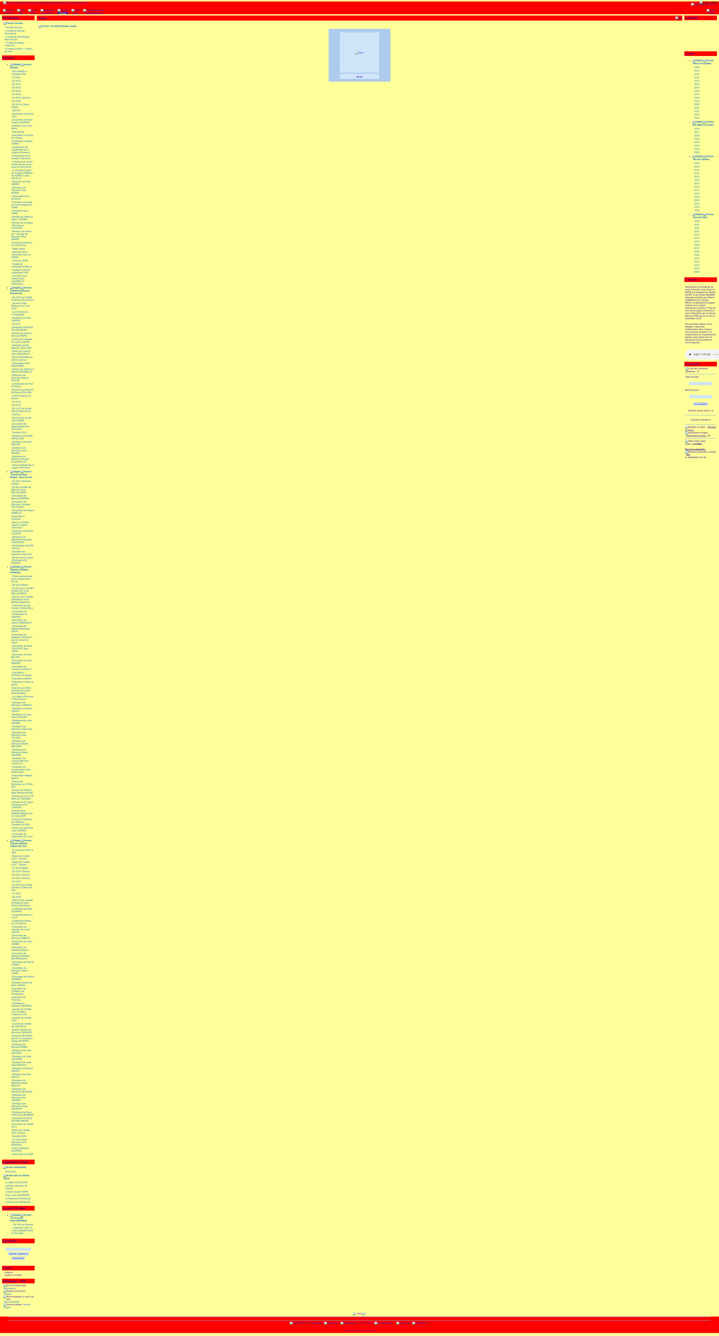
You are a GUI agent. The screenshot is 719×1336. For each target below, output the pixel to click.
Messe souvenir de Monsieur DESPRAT (21, 1031)
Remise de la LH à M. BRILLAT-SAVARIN (22, 797)
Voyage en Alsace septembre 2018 (20, 271)
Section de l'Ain (14, 27)
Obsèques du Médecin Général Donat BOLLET (20, 459)
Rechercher (18, 1258)
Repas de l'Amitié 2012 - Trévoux (20, 863)
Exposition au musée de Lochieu (22, 136)
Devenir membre (700, 419)
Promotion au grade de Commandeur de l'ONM (21, 205)
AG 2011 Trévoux (21, 875)
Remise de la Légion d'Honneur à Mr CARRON (22, 805)
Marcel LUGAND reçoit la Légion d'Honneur (20, 525)
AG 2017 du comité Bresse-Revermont (21, 410)
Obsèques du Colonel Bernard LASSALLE (19, 761)
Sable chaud (18, 248)
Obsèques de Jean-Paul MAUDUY (21, 1063)
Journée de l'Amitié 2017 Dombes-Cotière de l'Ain (21, 1012)
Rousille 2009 (19, 1136)
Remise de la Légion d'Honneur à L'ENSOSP (22, 225)
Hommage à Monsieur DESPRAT (21, 1004)
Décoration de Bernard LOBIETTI (20, 936)
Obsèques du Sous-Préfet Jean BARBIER (22, 1113)
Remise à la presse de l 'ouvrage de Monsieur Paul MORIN (21, 235)
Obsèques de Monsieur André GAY (22, 727)
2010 (697, 70)
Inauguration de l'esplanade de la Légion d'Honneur (20, 150)
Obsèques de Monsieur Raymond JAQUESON (21, 540)
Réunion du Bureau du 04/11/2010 (21, 244)
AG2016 (16, 414)
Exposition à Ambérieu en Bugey (21, 674)
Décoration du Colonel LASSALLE (21, 668)
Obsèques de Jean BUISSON (21, 1051)
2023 (697, 114)
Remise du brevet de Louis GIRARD (22, 829)
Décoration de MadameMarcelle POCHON (20, 426)
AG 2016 (16, 87)
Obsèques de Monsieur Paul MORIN (18, 190)
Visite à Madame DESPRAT (20, 1149)
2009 (697, 67)
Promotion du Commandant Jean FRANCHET (21, 770)
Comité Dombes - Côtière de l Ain (19, 844)
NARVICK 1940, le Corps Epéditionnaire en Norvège (22, 1231)
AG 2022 (16, 101)
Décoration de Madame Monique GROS (20, 629)
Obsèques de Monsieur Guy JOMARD (18, 1098)
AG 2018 (16, 94)
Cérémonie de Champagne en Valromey (19, 614)
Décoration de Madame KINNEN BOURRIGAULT (20, 956)
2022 (697, 111)
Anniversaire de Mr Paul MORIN (21, 419)
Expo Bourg (18, 132)
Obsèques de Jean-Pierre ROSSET (21, 715)
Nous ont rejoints (702, 63)
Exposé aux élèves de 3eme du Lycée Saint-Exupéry (21, 690)
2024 (697, 118)
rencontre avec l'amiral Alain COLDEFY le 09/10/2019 (19, 280)
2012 (697, 77)
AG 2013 (16, 81)
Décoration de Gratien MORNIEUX (21, 621)
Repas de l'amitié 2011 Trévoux (20, 1131)
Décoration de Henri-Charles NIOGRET (22, 121)
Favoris (8, 1294)
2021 (697, 108)
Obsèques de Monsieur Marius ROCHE (19, 378)
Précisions (10, 1171)
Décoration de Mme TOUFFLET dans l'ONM (21, 649)
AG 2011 (16, 77)
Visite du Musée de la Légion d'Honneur (22, 466)
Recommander (11, 1302)
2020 (697, 104)
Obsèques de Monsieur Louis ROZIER (19, 450)
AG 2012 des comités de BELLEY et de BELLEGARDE (22, 591)
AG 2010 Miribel (20, 868)
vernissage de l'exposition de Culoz (22, 835)
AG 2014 (16, 84)
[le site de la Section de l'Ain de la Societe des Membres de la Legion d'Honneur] (45, 2)
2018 (697, 97)
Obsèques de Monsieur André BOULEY (19, 1083)
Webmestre (10, 1288)
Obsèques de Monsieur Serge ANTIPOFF (19, 1106)
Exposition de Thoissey (18, 998)
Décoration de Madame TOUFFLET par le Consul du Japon (21, 638)
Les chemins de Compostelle (19, 313)
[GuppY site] (331, 1323)
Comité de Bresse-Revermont (15, 32)
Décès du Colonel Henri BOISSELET (20, 352)
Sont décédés (700, 217)
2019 (697, 101)
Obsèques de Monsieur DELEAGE (21, 1090)
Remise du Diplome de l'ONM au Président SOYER (21, 822)
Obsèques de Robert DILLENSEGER (22, 328)
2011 (696, 74)
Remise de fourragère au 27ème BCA (22, 784)
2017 (697, 94)
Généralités (20, 1167)
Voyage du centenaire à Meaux (21, 265)
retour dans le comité (22, 1154)
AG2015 (16, 110)
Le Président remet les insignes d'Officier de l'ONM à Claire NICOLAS (22, 174)
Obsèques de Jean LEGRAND (21, 1057)
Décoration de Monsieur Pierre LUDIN (19, 971)
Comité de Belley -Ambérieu (20, 571)
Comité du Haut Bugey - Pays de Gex (21, 476)
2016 (697, 91)
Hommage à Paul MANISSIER (20, 364)
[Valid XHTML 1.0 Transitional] (306, 1323)
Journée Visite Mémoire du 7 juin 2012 (20, 306)
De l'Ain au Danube (23, 1224)
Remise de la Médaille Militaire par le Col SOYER (22, 813)
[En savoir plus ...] (384, 1323)
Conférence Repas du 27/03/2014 (21, 922)
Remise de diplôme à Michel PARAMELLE (22, 370)
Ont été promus (701, 159)
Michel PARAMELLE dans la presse (22, 358)
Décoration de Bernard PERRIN (20, 497)
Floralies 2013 (19, 432)
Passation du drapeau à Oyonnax (21, 553)
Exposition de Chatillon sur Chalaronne (18, 991)
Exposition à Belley (21, 678)
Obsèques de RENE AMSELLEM (22, 437)
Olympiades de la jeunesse (20, 197)
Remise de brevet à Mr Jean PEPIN (21, 334)
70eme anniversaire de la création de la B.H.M (21, 579)
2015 (697, 87)
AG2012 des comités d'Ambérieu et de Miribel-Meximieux (22, 599)
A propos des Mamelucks (18, 1202)
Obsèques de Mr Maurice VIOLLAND (21, 346)
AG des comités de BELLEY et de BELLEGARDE (21, 490)
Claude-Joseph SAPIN (16, 1192)
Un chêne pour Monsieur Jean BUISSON (19, 1142)
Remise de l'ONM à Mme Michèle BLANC (22, 791)
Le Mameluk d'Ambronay (18, 1198)
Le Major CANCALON (16, 1182)
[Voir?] (359, 52)
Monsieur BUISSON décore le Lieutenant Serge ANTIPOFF (21, 1038)
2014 (697, 84)
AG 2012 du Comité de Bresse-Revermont (22, 298)
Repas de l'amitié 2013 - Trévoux (20, 857)
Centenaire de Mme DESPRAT (21, 910)
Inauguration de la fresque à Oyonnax (21, 157)
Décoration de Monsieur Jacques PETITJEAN (20, 504)
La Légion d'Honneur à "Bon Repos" (22, 697)
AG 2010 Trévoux (21, 871)
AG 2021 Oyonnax (21, 97)
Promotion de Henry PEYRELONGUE (21, 1119)
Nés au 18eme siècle (16, 1177)
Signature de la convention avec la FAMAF (21, 255)
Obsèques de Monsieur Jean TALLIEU (19, 735)
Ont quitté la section (703, 125)
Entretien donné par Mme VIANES (21, 984)
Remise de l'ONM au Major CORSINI (22, 218)
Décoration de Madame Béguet (19, 948)
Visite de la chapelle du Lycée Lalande (22, 340)
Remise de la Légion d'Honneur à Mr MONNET (22, 560)
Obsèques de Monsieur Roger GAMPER (19, 752)
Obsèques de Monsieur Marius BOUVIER (19, 744)
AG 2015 (16, 405)
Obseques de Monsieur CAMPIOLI (21, 703)
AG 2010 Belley (20, 585)
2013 (697, 81)
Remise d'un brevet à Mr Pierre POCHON (22, 391)
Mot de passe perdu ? (701, 410)
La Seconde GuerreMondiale (18, 1219)
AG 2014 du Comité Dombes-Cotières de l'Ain (22, 887)
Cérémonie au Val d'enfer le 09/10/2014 (22, 606)
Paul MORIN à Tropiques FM (19, 72)
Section (19, 23)
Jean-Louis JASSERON (17, 1195)
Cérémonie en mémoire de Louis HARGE (20, 929)
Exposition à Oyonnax (18, 517)
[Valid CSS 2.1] (420, 1323)
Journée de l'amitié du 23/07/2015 (21, 1025)
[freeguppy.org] (349, 1323)
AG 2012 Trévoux (21, 878)
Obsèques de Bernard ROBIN (19, 1045)
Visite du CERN (20, 260)
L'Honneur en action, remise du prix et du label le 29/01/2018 (22, 164)
